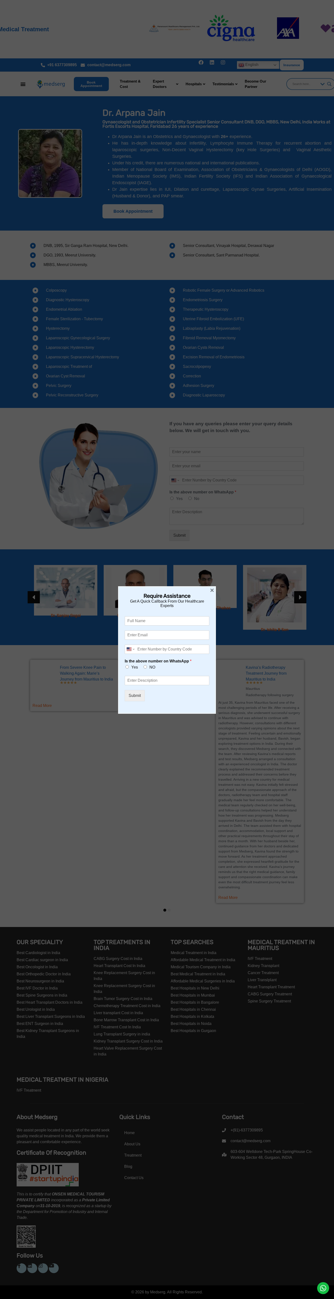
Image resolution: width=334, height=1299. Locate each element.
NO (152, 667)
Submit (135, 695)
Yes (134, 667)
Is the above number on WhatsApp (158, 661)
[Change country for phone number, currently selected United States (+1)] (130, 649)
